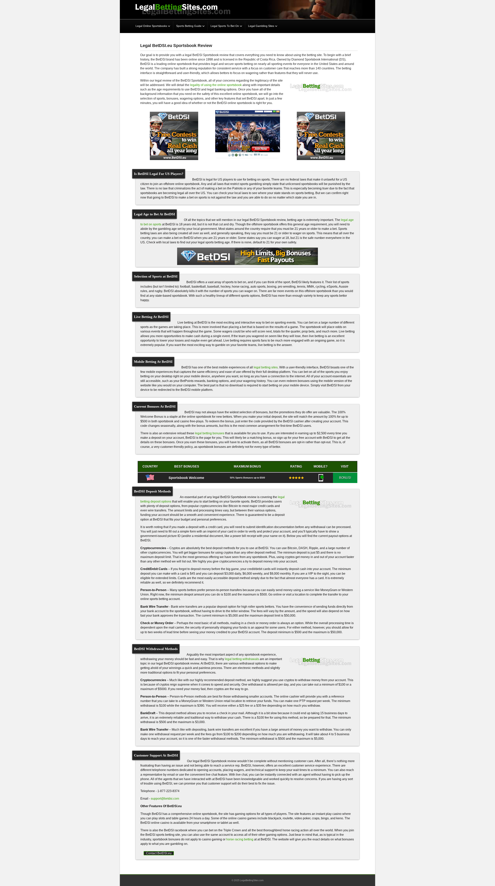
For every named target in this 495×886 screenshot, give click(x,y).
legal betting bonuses (209, 433)
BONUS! (345, 477)
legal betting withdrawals (242, 659)
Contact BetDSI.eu (159, 853)
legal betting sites (266, 367)
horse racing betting (239, 839)
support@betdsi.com (165, 798)
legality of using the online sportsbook (216, 85)
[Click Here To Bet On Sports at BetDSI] (247, 256)
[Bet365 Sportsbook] (174, 136)
